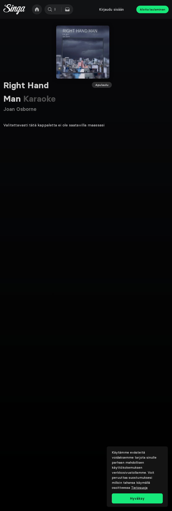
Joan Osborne (19, 109)
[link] (37, 9)
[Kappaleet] (67, 9)
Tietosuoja (139, 487)
